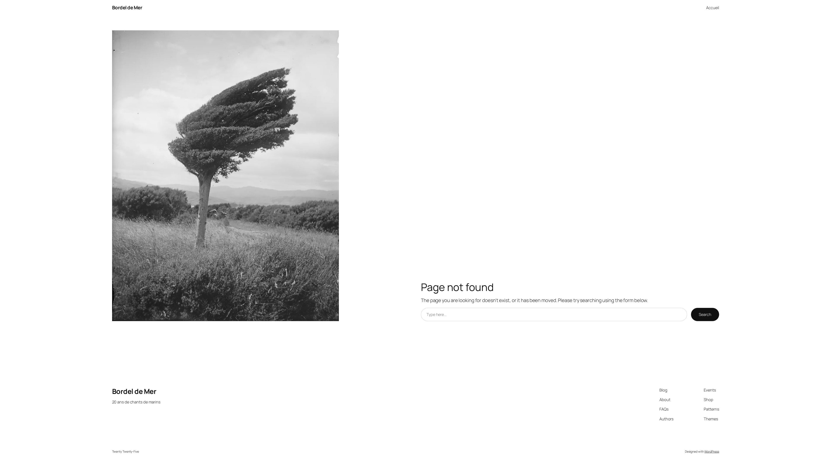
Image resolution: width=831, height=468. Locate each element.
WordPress (711, 451)
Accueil (712, 7)
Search (705, 314)
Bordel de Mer (127, 7)
